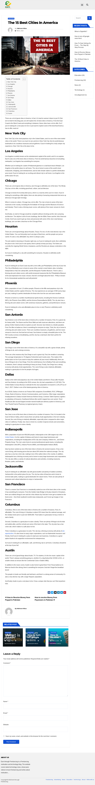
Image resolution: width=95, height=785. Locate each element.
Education (11, 18)
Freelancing (79, 80)
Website (6, 724)
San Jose (11, 102)
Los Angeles (11, 84)
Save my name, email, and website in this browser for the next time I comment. (31, 736)
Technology (78, 90)
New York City (12, 82)
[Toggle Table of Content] (23, 79)
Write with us (90, 779)
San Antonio (11, 95)
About (83, 779)
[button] (82, 4)
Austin (10, 113)
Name (5, 701)
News (76, 85)
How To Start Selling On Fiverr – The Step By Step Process (83, 45)
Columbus (11, 111)
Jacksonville (12, 106)
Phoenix (10, 93)
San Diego (11, 97)
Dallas (9, 100)
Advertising (57, 779)
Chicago (10, 86)
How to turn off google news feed (34, 637)
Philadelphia (11, 91)
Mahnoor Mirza (22, 28)
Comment (7, 663)
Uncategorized (80, 95)
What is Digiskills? (10, 636)
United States (9, 437)
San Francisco (12, 109)
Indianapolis (11, 104)
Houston (10, 88)
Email (5, 713)
